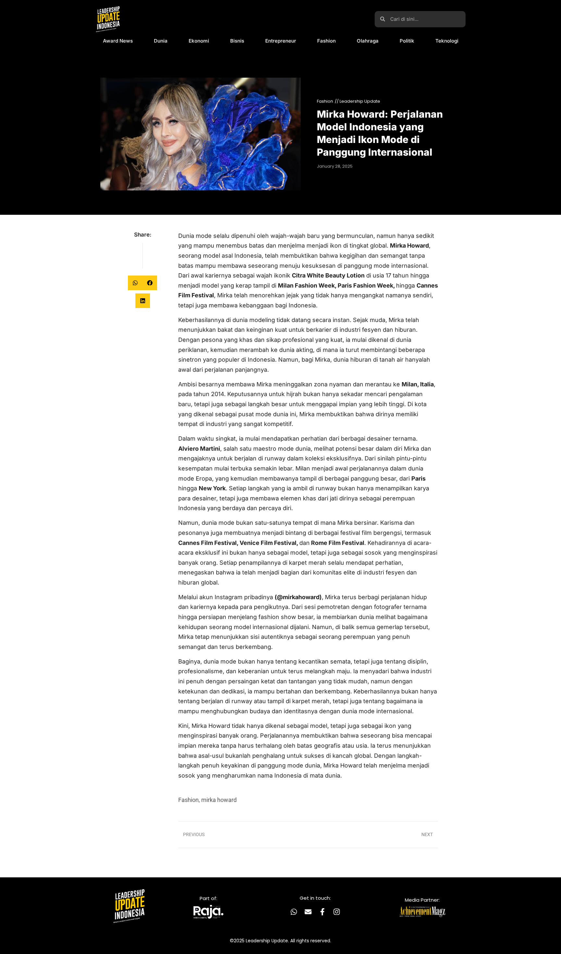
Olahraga (368, 41)
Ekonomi (199, 41)
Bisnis (237, 41)
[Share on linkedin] (142, 300)
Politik (407, 41)
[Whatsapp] (294, 912)
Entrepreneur (280, 41)
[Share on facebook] (150, 283)
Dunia (161, 41)
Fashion (326, 41)
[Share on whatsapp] (135, 283)
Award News (118, 41)
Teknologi (446, 41)
